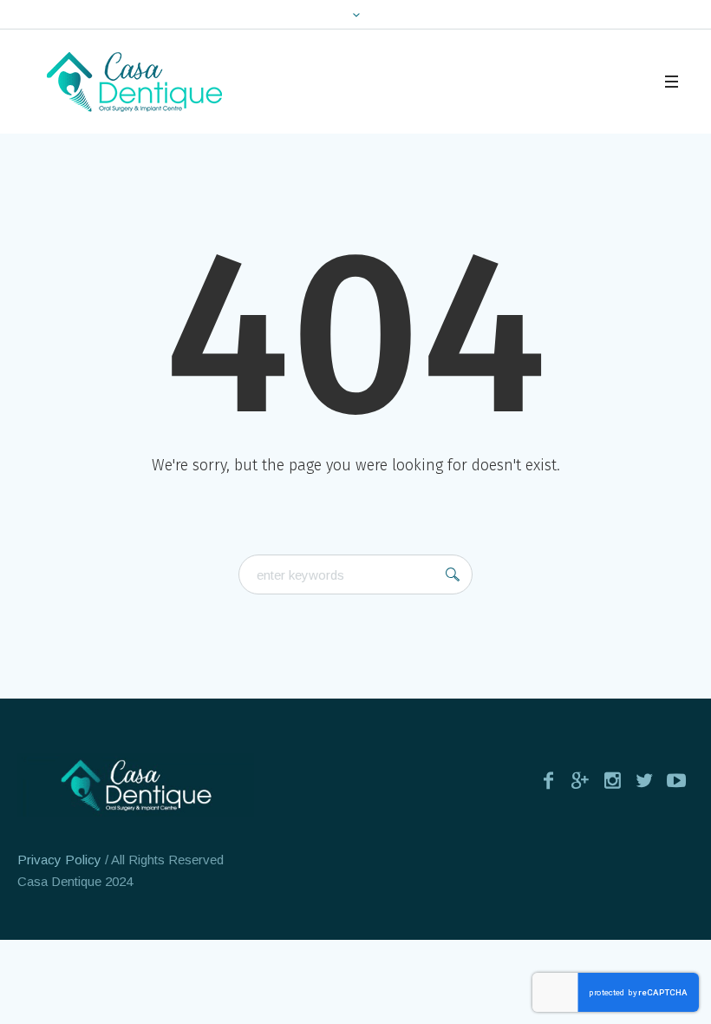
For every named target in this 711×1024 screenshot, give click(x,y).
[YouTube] (676, 780)
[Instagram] (612, 780)
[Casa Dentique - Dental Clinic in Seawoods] (135, 785)
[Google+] (580, 780)
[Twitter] (644, 780)
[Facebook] (548, 780)
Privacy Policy (59, 859)
